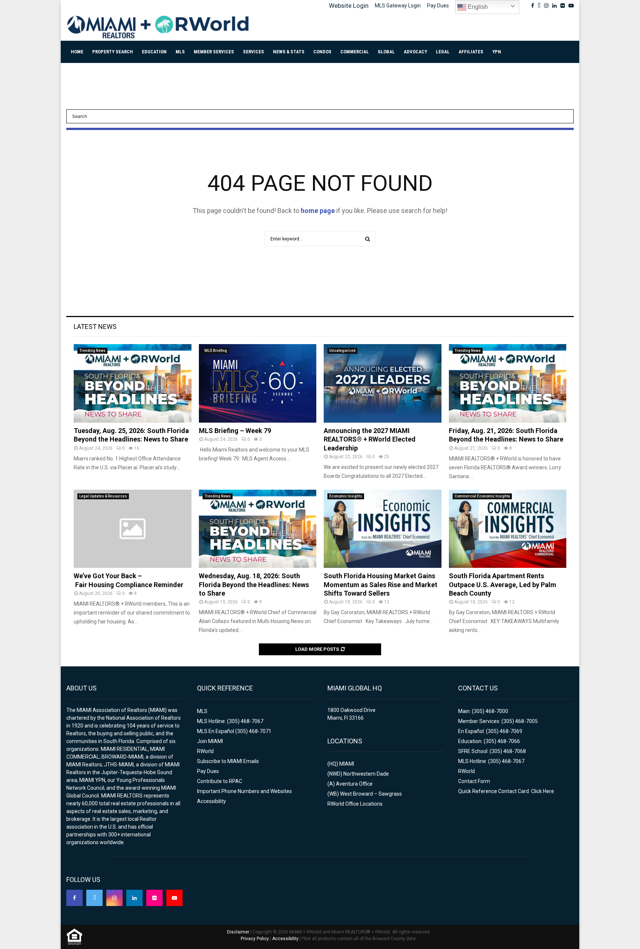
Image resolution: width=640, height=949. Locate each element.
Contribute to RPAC (219, 781)
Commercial (354, 51)
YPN (496, 51)
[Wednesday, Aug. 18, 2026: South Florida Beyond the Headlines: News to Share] (258, 529)
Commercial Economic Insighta (482, 496)
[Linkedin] (134, 898)
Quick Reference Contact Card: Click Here (506, 791)
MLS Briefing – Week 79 (235, 430)
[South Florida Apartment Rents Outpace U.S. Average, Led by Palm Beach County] (508, 529)
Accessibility (211, 801)
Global (386, 51)
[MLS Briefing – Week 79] (258, 383)
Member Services (214, 51)
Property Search (112, 51)
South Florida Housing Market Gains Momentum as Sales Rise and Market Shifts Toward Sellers (380, 584)
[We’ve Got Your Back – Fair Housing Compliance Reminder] (132, 529)
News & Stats (288, 51)
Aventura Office (354, 784)
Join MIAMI (210, 741)
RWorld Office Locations (355, 804)
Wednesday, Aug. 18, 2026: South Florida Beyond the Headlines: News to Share (254, 584)
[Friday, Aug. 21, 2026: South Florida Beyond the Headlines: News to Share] (508, 383)
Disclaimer (238, 932)
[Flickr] (154, 898)
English (477, 7)
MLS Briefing (215, 351)
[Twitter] (94, 898)
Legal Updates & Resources (103, 496)
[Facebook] (74, 898)
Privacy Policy (255, 938)
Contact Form (474, 781)
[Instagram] (114, 898)
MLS (180, 51)
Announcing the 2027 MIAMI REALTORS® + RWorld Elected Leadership (370, 439)
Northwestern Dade (366, 774)
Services (253, 51)
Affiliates (471, 51)
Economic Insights (345, 496)
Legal (443, 51)
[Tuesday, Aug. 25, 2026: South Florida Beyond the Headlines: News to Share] (132, 383)
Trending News (92, 351)
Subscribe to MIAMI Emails (228, 761)
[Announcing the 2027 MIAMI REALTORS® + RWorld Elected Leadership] (382, 383)
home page (318, 210)
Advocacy (415, 51)
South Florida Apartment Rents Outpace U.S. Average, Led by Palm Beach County (502, 584)
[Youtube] (174, 898)
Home (77, 51)
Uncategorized (342, 351)
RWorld (205, 751)
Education (154, 51)
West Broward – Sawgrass (371, 794)
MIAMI (346, 764)
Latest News (95, 326)
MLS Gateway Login (398, 6)
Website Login (349, 5)
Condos (322, 51)
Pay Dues (438, 6)
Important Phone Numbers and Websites (244, 791)
